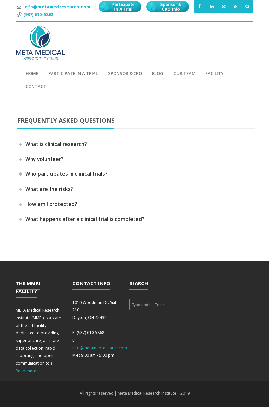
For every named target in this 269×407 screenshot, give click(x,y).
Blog (157, 73)
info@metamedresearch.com (56, 7)
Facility (214, 73)
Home (32, 73)
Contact (36, 86)
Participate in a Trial (73, 73)
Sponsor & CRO (125, 73)
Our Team (184, 73)
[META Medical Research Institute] (40, 42)
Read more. (26, 370)
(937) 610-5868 (38, 14)
